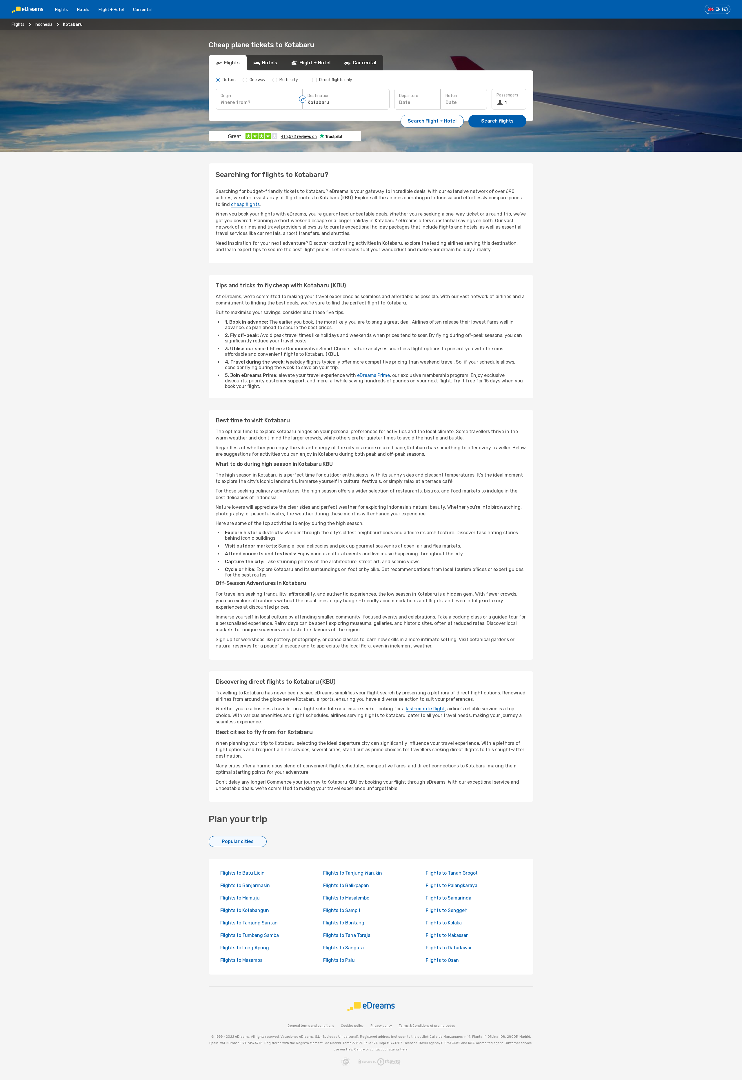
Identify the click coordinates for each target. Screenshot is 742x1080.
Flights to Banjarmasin (245, 885)
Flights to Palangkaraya (451, 885)
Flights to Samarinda (448, 898)
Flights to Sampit (342, 910)
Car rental (142, 9)
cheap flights (245, 204)
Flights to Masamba (241, 960)
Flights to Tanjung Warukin (352, 873)
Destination (319, 95)
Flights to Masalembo (346, 898)
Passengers (507, 95)
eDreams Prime (373, 375)
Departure (408, 95)
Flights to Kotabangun (244, 910)
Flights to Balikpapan (346, 885)
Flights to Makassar (447, 935)
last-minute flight (425, 709)
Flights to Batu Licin (242, 873)
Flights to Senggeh (447, 910)
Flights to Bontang (343, 923)
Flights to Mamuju (240, 898)
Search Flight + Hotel (432, 121)
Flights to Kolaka (444, 923)
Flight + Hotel (111, 9)
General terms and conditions (311, 1026)
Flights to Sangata (343, 948)
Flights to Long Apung (244, 948)
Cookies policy (352, 1026)
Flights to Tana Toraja (346, 935)
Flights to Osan (442, 960)
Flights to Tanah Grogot (452, 873)
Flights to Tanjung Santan (249, 923)
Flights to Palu (339, 960)
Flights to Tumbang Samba (249, 935)
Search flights (497, 121)
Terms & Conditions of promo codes (427, 1026)
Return (452, 95)
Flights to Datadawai (448, 948)
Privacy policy (381, 1026)
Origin (226, 95)
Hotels (83, 9)
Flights (61, 9)
